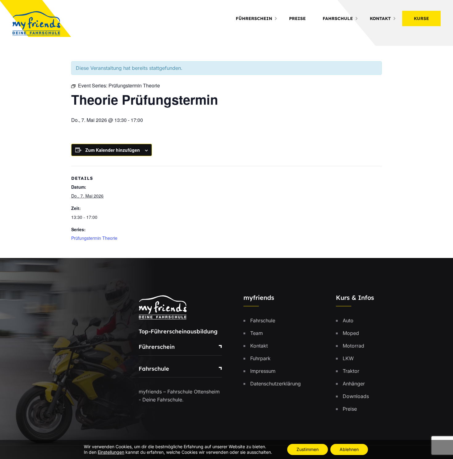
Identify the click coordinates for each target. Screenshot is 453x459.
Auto (348, 320)
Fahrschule (338, 18)
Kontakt (380, 18)
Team (256, 333)
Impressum (262, 371)
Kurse (421, 18)
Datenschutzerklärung (275, 383)
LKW (348, 358)
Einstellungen (111, 452)
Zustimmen (307, 449)
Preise (297, 18)
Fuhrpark (260, 358)
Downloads (356, 396)
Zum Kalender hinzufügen (112, 150)
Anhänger (354, 383)
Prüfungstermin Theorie (94, 238)
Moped (351, 333)
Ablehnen (349, 449)
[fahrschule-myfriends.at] (36, 22)
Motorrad (353, 346)
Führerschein (254, 18)
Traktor (351, 371)
